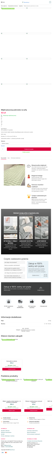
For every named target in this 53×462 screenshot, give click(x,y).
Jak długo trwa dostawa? (10, 262)
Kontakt (2, 434)
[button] (50, 2)
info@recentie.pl (7, 445)
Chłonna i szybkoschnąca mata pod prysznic (33, 402)
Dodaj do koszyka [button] (11, 369)
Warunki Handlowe (31, 432)
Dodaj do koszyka (28, 149)
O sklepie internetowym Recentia (34, 441)
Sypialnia (21, 5)
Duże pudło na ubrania (11, 361)
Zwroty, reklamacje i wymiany (7, 436)
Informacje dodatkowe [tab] (15, 157)
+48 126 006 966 (9, 446)
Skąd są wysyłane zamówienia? (12, 265)
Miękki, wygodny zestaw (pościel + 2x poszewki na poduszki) (12, 402)
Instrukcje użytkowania (32, 430)
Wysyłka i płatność (5, 430)
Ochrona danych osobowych (33, 434)
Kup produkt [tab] (3, 157)
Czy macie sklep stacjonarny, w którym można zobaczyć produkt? (12, 276)
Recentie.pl (12, 449)
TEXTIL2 (28, 331)
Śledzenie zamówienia (6, 432)
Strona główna (4, 5)
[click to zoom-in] (13, 19)
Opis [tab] (9, 157)
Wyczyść (3, 145)
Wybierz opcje (12, 410)
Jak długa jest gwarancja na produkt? (13, 272)
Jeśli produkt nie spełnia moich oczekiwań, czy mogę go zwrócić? (12, 269)
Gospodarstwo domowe (13, 5)
